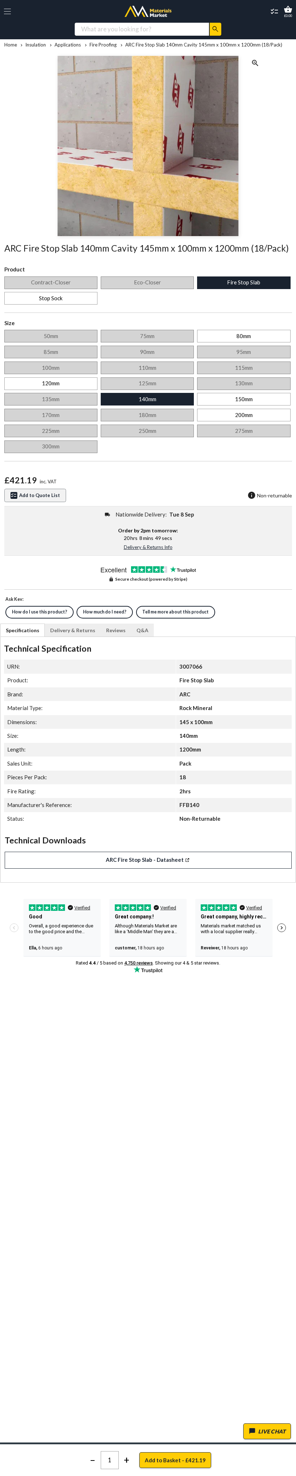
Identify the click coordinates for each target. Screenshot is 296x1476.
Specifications (22, 630)
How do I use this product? (39, 612)
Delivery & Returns (72, 630)
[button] (7, 11)
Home (10, 45)
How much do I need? (104, 612)
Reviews (116, 630)
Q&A (142, 630)
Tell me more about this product (175, 612)
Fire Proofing (103, 45)
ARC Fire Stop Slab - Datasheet (145, 859)
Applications (68, 45)
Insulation (35, 45)
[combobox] (142, 29)
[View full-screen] (255, 64)
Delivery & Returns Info (148, 547)
